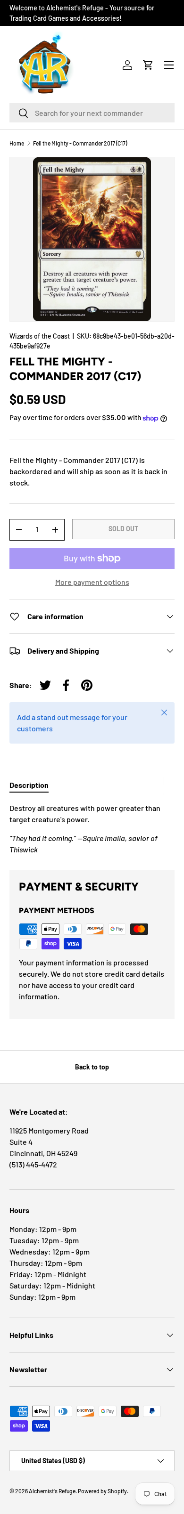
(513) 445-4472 (33, 1164)
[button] (148, 65)
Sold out (123, 529)
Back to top (92, 1067)
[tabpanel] (92, 828)
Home (16, 143)
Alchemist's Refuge (52, 1491)
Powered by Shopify (102, 1491)
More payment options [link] (92, 581)
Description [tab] (29, 784)
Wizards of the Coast (39, 336)
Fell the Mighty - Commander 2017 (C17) (80, 143)
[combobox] (92, 112)
